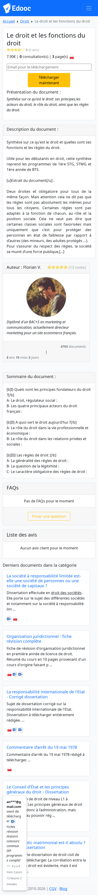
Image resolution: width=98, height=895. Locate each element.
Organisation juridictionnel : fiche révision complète (39, 639)
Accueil (9, 21)
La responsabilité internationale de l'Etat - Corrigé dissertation (46, 694)
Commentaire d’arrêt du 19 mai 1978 (42, 747)
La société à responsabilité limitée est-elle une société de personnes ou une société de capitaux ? (44, 580)
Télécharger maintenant (49, 80)
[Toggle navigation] (89, 8)
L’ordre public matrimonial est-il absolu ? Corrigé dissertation (46, 845)
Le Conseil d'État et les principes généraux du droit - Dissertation (38, 789)
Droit (24, 21)
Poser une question (49, 516)
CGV (53, 888)
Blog (63, 888)
